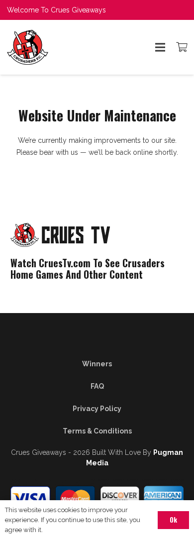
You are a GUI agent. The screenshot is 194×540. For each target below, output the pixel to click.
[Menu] (160, 47)
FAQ (97, 386)
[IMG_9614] (53, 47)
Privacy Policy (97, 409)
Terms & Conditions (97, 431)
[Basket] (182, 47)
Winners (97, 364)
